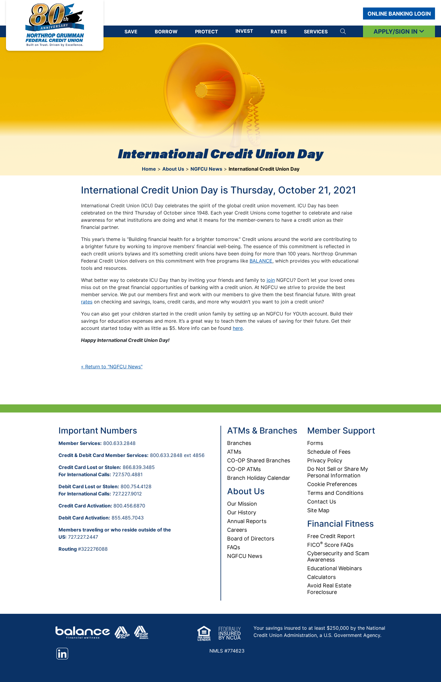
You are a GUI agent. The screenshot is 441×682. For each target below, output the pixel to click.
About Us (173, 169)
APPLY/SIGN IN (396, 31)
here (238, 328)
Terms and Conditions (335, 493)
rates (86, 302)
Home (149, 169)
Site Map (318, 510)
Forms (315, 443)
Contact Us (321, 501)
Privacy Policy (324, 460)
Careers (237, 530)
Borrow (166, 32)
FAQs (233, 547)
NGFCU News (206, 169)
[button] (343, 31)
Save (130, 32)
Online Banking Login (399, 14)
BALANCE (261, 261)
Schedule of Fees (328, 452)
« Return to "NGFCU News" (111, 367)
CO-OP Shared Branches (258, 460)
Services (316, 32)
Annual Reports (246, 521)
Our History (241, 512)
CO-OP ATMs (244, 469)
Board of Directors (250, 538)
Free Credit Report (331, 536)
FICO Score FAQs (330, 545)
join (271, 280)
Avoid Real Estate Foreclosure (329, 588)
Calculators (321, 577)
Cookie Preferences (332, 484)
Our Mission (242, 504)
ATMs (234, 452)
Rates (278, 32)
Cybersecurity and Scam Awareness (338, 556)
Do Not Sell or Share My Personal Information (337, 472)
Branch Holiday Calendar (258, 478)
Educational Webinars (334, 568)
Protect (206, 32)
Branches (239, 443)
